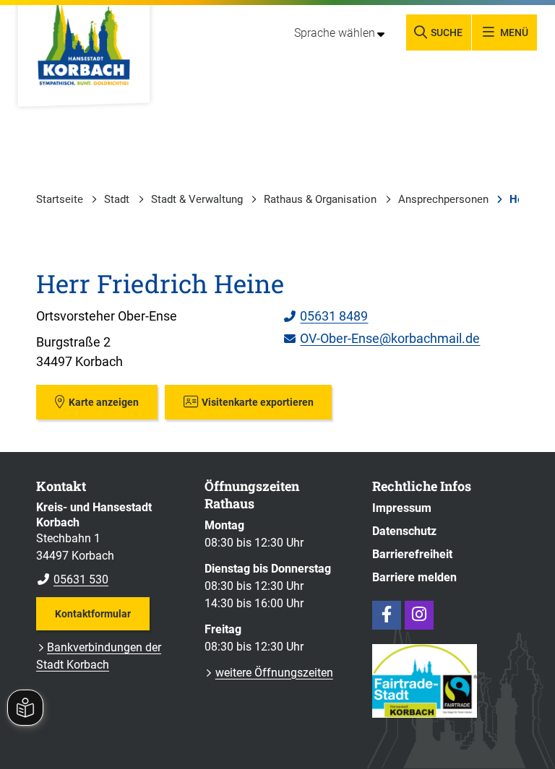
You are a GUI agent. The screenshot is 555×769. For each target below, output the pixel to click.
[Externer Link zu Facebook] (386, 615)
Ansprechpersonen (443, 199)
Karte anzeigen (104, 402)
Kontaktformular (93, 614)
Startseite (59, 199)
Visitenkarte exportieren (258, 402)
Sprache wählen (334, 33)
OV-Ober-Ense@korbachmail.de (382, 338)
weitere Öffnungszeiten (274, 672)
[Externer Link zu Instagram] (419, 615)
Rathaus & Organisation (320, 199)
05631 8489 (326, 315)
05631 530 (72, 579)
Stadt (116, 199)
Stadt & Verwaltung (197, 199)
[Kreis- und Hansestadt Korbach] (109, 544)
